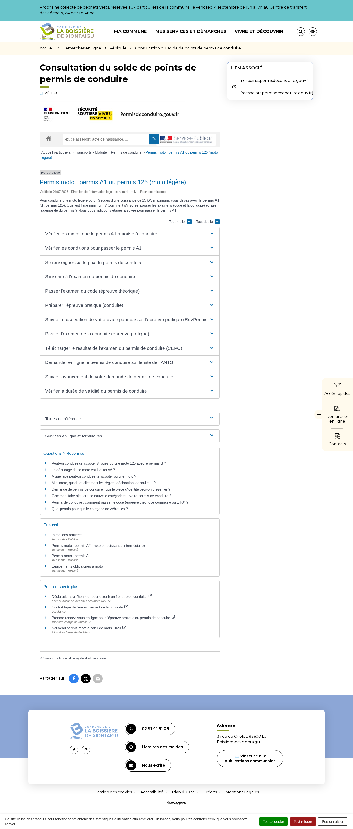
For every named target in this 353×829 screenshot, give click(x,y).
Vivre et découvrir (259, 31)
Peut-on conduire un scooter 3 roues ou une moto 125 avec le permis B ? (109, 463)
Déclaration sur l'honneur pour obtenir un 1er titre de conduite (99, 597)
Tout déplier (205, 222)
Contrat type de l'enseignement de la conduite (88, 607)
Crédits (210, 792)
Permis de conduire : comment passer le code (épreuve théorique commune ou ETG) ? (120, 502)
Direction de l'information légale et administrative (74, 658)
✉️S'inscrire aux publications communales (250, 758)
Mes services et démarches (190, 31)
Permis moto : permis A (70, 556)
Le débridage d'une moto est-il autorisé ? (83, 470)
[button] (130, 234)
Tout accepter (273, 821)
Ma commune (130, 31)
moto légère (78, 200)
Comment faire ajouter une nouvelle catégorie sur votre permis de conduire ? (111, 496)
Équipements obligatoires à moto (77, 566)
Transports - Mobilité (91, 152)
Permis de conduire (126, 152)
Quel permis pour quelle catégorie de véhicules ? (90, 509)
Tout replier (178, 222)
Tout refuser (303, 821)
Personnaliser (332, 821)
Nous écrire (153, 765)
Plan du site (183, 792)
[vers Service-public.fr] (186, 140)
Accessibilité (151, 792)
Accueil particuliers (56, 152)
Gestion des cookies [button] (113, 792)
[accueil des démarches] (48, 138)
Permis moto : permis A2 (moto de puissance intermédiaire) (98, 545)
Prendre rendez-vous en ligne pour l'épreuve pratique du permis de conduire (111, 618)
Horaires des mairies (162, 747)
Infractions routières (67, 535)
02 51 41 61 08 (155, 728)
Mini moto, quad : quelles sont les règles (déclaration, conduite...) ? (104, 483)
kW (149, 200)
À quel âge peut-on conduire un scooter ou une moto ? (94, 476)
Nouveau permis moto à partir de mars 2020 (87, 628)
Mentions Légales (242, 792)
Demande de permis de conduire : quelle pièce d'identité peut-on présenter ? (111, 489)
